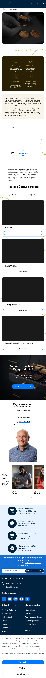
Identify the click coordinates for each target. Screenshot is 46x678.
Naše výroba (7, 613)
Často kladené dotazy (33, 617)
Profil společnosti (9, 610)
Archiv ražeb (6, 631)
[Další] (32, 498)
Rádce (27, 630)
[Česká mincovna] (10, 4)
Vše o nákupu (30, 610)
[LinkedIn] (15, 599)
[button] (22, 479)
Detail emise (23, 233)
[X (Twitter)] (27, 599)
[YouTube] (9, 599)
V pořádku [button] (23, 662)
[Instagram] (4, 599)
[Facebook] (21, 599)
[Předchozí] (14, 498)
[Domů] (4, 9)
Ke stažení (6, 628)
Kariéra (4, 620)
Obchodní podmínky (32, 620)
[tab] (12, 194)
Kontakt (28, 613)
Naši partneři (7, 617)
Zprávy (4, 624)
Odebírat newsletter (34, 571)
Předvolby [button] (23, 668)
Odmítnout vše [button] (22, 674)
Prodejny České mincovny (31, 625)
